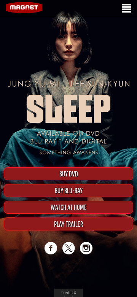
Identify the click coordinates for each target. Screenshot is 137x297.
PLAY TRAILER (68, 223)
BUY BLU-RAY (69, 190)
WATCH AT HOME (69, 207)
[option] (68, 29)
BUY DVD (68, 173)
